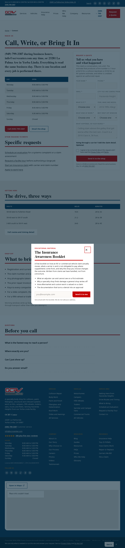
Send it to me (81, 294)
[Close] (87, 250)
